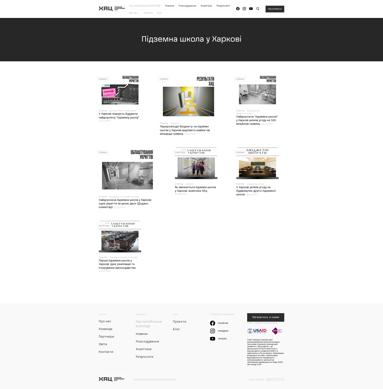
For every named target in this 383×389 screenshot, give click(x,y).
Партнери (106, 336)
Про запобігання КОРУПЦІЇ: (145, 6)
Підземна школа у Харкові (123, 257)
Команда (106, 329)
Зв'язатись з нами (265, 317)
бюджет (175, 123)
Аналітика (206, 6)
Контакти (106, 352)
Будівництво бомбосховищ (124, 197)
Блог (159, 13)
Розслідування (187, 6)
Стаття (103, 111)
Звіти (103, 344)
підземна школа (255, 184)
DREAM (189, 184)
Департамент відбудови (123, 111)
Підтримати (275, 9)
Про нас (133, 13)
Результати (223, 6)
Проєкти (148, 13)
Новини (169, 6)
